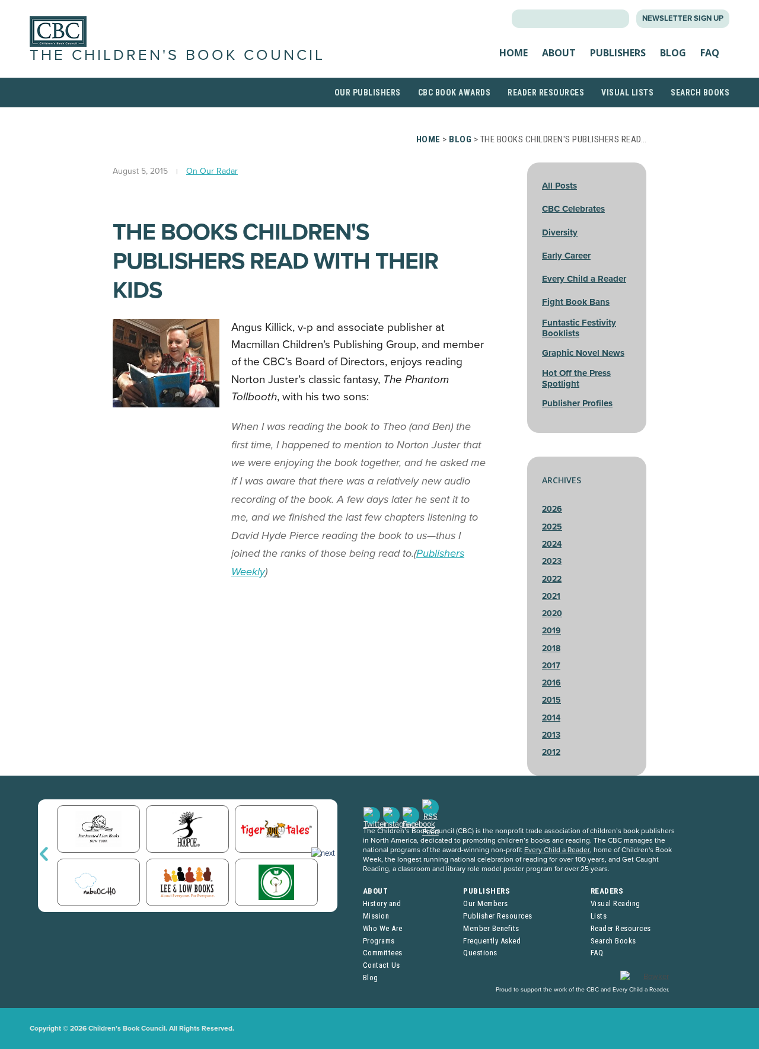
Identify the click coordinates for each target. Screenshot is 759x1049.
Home (513, 52)
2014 (551, 718)
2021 (551, 596)
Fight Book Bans (576, 301)
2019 (551, 631)
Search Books (700, 92)
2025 (552, 527)
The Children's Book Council (177, 55)
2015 (551, 700)
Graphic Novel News (583, 352)
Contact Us (381, 965)
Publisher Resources (497, 915)
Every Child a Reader (584, 278)
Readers (607, 891)
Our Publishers (367, 92)
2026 (552, 509)
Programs (379, 940)
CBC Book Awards (454, 92)
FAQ (709, 52)
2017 (551, 666)
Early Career (566, 255)
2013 (551, 735)
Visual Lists (627, 92)
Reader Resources (546, 92)
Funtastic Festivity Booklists (579, 328)
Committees (383, 952)
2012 (551, 752)
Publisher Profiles (577, 403)
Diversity (560, 232)
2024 (552, 544)
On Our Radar (212, 171)
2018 (551, 648)
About (559, 52)
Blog (673, 52)
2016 (551, 683)
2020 (552, 613)
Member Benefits (491, 928)
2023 (552, 561)
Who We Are (383, 928)
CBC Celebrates (573, 208)
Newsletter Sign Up (682, 18)
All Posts (559, 185)
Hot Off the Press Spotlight (576, 378)
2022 (552, 579)
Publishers (618, 52)
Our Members (485, 903)
